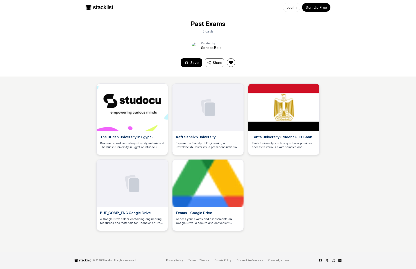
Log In (291, 7)
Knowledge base (278, 260)
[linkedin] (339, 260)
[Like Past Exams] (231, 62)
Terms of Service (198, 260)
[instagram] (333, 260)
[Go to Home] (100, 7)
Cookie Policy (222, 260)
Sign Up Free (316, 7)
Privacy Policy (174, 260)
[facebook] (320, 260)
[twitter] (326, 260)
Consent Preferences (250, 260)
